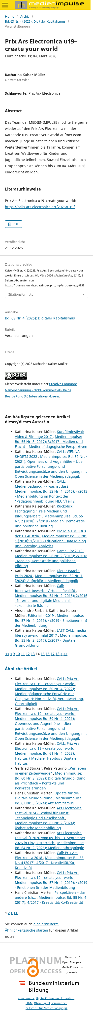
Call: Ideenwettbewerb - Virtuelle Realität (45, 588)
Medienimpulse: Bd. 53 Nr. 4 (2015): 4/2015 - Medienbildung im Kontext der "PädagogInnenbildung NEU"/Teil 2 (51, 496)
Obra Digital (42, 1003)
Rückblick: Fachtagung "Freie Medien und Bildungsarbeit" (44, 511)
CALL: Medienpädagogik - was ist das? (42, 484)
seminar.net (59, 1003)
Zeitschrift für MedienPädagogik (46, 1008)
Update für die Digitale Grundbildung (47, 795)
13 (33, 653)
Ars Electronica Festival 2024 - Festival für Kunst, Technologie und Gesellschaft (48, 813)
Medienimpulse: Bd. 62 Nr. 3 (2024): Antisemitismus (49, 800)
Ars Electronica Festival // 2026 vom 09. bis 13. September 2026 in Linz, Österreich (50, 837)
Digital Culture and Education (55, 998)
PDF (15, 224)
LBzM (29, 1003)
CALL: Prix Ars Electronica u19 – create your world (47, 875)
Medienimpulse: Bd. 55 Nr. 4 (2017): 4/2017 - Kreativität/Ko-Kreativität (49, 862)
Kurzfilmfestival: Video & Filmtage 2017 (49, 434)
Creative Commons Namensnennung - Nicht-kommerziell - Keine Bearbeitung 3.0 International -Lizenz (41, 390)
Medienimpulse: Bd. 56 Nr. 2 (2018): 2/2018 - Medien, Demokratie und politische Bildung (50, 521)
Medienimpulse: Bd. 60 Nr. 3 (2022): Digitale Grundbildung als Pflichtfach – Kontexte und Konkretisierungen (50, 780)
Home (9, 16)
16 (48, 653)
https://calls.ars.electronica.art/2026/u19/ (40, 206)
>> (65, 653)
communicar (26, 998)
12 (28, 653)
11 (23, 653)
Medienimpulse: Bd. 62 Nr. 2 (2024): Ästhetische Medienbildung (45, 825)
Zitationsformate (20, 294)
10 (18, 653)
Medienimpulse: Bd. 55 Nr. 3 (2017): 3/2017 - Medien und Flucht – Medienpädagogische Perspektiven (51, 441)
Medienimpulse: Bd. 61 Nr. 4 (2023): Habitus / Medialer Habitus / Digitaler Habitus (46, 758)
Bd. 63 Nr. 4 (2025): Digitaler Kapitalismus (35, 21)
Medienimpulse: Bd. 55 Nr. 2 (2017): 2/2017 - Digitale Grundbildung (51, 640)
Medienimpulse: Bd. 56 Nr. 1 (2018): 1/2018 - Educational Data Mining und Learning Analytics (51, 541)
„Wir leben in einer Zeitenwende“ (50, 771)
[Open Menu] (5, 5)
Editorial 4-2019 (41, 615)
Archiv (25, 16)
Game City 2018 (70, 550)
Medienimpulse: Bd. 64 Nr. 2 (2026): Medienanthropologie (49, 845)
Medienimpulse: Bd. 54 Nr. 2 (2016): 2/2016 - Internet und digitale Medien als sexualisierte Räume (51, 600)
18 (58, 653)
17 (53, 653)
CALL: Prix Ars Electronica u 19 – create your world (47, 681)
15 (43, 653)
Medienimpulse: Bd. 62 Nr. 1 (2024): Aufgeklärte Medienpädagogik (49, 578)
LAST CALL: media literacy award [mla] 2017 (50, 633)
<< (7, 653)
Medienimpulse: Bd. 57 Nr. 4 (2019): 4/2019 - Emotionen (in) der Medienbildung (51, 620)
